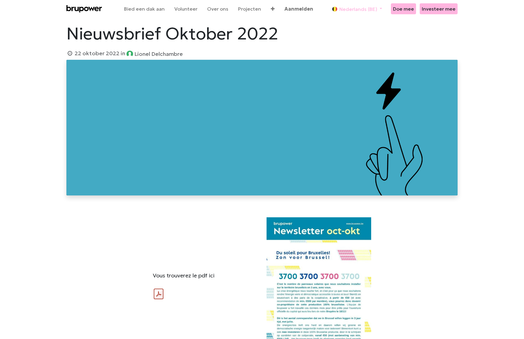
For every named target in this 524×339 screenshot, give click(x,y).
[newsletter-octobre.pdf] (158, 294)
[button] (273, 8)
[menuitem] (144, 8)
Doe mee (403, 9)
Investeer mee (438, 9)
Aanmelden (298, 9)
